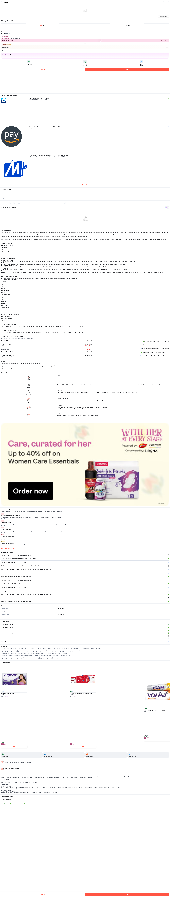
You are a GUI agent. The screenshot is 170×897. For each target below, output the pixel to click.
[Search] (164, 2)
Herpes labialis (5, 251)
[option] (5, 203)
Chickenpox (5, 247)
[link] (6, 2)
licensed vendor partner (7, 787)
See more (3, 518)
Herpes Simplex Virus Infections (9, 249)
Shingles (4, 254)
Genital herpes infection (8, 245)
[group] (85, 9)
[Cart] (167, 2)
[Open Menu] (2, 2)
